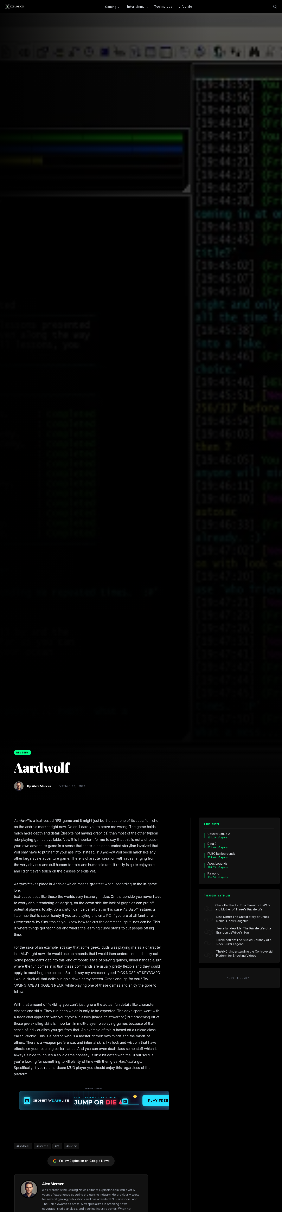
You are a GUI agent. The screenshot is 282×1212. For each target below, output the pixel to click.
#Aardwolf (23, 1146)
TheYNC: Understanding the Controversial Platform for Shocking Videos (244, 953)
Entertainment (137, 6)
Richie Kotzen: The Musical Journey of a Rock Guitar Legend (244, 942)
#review (71, 1146)
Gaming (111, 6)
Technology (163, 6)
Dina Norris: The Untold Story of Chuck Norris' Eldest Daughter (242, 919)
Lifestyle (185, 6)
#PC (57, 1146)
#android (42, 1146)
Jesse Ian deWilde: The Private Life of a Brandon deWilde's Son (243, 930)
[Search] (275, 7)
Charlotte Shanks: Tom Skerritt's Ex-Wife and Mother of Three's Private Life (242, 907)
